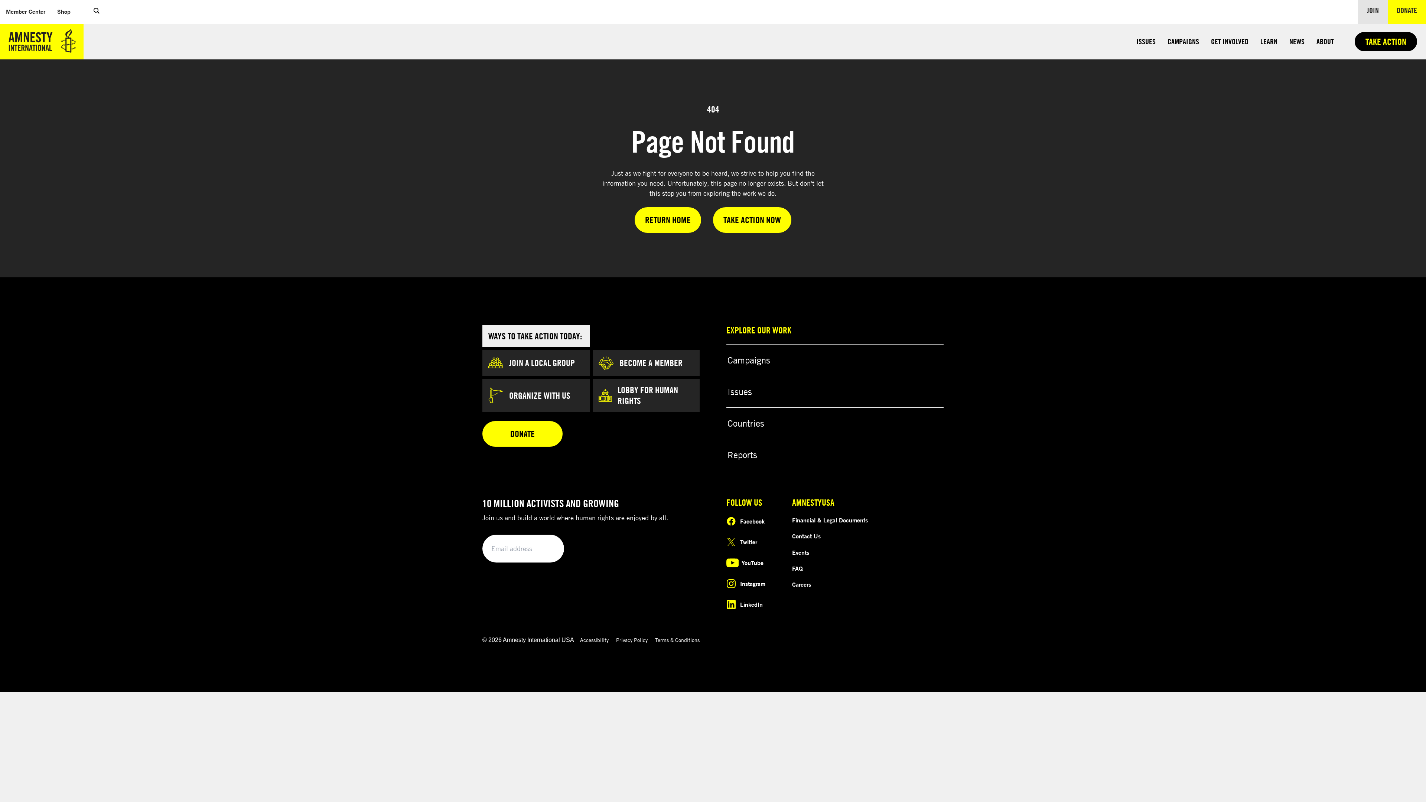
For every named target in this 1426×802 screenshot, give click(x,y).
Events (800, 552)
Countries (745, 423)
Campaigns (1183, 41)
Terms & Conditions (677, 640)
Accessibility (594, 640)
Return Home (668, 220)
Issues (1146, 41)
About (1325, 41)
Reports (742, 455)
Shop (64, 11)
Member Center (25, 11)
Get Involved (1229, 41)
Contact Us (806, 536)
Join (1373, 10)
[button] (96, 12)
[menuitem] (25, 11)
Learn (1268, 41)
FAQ (797, 568)
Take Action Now (752, 220)
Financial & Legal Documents (830, 520)
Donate (1411, 10)
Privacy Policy (632, 640)
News (1297, 41)
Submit (546, 549)
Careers (801, 584)
